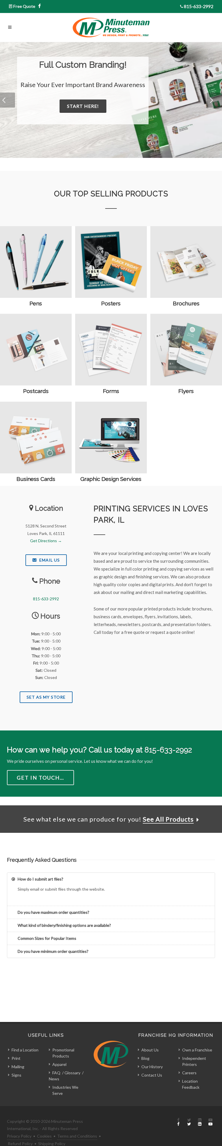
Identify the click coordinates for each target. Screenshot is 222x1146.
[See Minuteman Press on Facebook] (178, 1122)
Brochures (186, 303)
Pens (35, 303)
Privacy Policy (19, 1136)
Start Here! (83, 106)
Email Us (49, 560)
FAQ (56, 1072)
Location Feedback (190, 1084)
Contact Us (151, 1075)
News (54, 1078)
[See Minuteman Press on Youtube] (210, 1122)
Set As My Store (46, 697)
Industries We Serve (65, 1090)
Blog (145, 1058)
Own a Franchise (197, 1049)
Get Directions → (46, 540)
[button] (7, 100)
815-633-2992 (198, 6)
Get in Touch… (40, 777)
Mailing (18, 1066)
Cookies (44, 1136)
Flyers (186, 391)
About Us (150, 1049)
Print (16, 1058)
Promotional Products (63, 1052)
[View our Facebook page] (39, 6)
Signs (16, 1075)
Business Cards (35, 479)
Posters (111, 303)
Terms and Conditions (77, 1136)
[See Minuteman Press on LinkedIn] (199, 1122)
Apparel (59, 1064)
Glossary (72, 1072)
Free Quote (24, 6)
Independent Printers (194, 1061)
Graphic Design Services (110, 479)
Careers (189, 1072)
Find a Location (25, 1049)
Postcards (36, 391)
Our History (152, 1066)
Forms (111, 391)
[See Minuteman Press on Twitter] (189, 1122)
